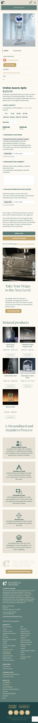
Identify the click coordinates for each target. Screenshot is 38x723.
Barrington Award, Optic (27, 377)
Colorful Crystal (8, 650)
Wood (22, 654)
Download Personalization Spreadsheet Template (16, 139)
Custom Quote (7, 668)
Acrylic (5, 629)
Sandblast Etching (12, 60)
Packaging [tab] (17, 51)
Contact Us (6, 666)
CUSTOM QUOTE (19, 7)
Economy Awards (8, 660)
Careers (5, 691)
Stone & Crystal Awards (25, 645)
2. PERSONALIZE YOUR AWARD (12, 135)
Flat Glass (24, 629)
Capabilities (6, 682)
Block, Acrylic (10, 407)
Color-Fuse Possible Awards (9, 646)
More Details (9, 65)
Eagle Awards (7, 658)
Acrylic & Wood (7, 631)
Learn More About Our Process (19, 572)
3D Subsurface (7, 627)
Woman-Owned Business (11, 689)
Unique (23, 648)
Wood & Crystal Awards (26, 657)
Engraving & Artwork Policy (11, 674)
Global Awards (29, 244)
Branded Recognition (9, 693)
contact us (25, 108)
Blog (4, 698)
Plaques (23, 638)
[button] (32, 16)
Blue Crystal (7, 73)
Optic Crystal (15, 73)
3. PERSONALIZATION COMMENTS (13, 162)
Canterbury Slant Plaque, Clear (28, 346)
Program (5, 696)
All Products (21, 244)
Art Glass (5, 637)
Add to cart (19, 233)
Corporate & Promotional (7, 652)
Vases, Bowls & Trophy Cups (28, 651)
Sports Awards (25, 640)
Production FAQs (8, 677)
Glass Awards (25, 631)
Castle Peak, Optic (10, 376)
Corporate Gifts (8, 656)
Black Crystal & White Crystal (9, 640)
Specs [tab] (6, 51)
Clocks (5, 643)
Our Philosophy (7, 687)
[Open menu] (35, 3)
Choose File (8, 153)
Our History (6, 685)
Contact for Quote (19, 238)
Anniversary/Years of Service (9, 634)
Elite (22, 627)
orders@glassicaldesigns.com (12, 616)
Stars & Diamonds (26, 642)
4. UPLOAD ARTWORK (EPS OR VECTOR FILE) (17, 189)
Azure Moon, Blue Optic (10, 346)
